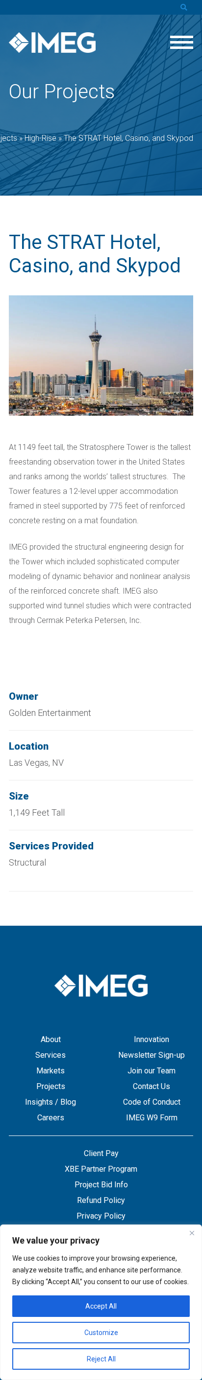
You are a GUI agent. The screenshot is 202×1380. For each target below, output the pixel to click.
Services (50, 1055)
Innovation (151, 1039)
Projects (50, 1086)
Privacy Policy (101, 1216)
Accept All (101, 1306)
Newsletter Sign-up (151, 1055)
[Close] (192, 1233)
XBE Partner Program (101, 1169)
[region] (101, 1302)
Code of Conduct (151, 1102)
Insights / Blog (50, 1102)
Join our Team (151, 1070)
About (51, 1039)
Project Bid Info (101, 1184)
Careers (50, 1117)
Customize (101, 1332)
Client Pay (101, 1153)
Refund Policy (101, 1200)
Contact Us (151, 1086)
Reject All (101, 1359)
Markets (50, 1070)
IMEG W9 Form (151, 1117)
